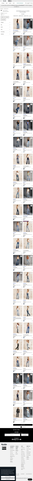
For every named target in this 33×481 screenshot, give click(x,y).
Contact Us (22, 451)
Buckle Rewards (12, 450)
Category (2, 22)
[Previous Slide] (14, 6)
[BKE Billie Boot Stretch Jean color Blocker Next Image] (32, 176)
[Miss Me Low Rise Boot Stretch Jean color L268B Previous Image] (14, 294)
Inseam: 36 (20, 15)
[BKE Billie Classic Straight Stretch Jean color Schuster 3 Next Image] (32, 142)
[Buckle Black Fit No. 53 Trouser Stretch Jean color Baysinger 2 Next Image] (32, 210)
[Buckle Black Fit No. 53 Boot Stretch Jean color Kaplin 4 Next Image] (32, 379)
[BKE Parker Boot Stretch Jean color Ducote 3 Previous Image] (14, 277)
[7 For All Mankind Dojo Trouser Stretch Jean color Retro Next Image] (21, 244)
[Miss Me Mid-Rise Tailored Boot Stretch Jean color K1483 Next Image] (32, 311)
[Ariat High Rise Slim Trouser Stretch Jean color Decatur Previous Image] (14, 58)
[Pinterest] (14, 439)
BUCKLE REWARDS (20, 3)
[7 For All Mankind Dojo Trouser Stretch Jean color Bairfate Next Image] (32, 159)
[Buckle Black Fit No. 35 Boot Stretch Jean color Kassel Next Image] (32, 412)
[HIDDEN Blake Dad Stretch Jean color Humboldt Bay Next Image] (32, 92)
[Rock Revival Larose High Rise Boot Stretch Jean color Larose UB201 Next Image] (21, 362)
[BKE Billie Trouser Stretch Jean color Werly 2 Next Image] (21, 92)
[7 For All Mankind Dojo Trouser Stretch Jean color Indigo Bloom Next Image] (32, 244)
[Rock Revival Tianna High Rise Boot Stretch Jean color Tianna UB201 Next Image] (21, 345)
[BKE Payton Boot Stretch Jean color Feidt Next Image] (21, 108)
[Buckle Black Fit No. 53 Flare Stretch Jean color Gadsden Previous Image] (14, 379)
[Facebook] (12, 439)
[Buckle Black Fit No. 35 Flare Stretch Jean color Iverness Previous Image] (14, 142)
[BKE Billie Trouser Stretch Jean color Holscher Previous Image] (14, 227)
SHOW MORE (23, 424)
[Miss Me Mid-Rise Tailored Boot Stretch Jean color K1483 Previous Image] (24, 311)
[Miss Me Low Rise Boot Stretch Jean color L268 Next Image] (21, 193)
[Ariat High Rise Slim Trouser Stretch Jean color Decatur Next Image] (21, 58)
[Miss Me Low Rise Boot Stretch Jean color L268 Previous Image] (14, 193)
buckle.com (11, 469)
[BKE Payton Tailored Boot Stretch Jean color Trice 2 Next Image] (32, 260)
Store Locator (23, 460)
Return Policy (23, 454)
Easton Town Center (6, 11)
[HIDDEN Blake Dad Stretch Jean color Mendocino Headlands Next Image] (21, 159)
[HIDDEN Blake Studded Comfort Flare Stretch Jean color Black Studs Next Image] (21, 412)
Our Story (28, 447)
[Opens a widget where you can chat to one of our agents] (30, 480)
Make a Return (12, 454)
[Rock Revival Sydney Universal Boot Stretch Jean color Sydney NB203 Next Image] (32, 277)
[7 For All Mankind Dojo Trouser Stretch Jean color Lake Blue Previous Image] (14, 75)
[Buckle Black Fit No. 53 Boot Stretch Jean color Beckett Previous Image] (24, 24)
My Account (11, 448)
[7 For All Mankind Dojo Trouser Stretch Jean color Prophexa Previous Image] (14, 24)
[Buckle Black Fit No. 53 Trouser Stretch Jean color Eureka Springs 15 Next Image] (32, 125)
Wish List (11, 451)
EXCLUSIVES (3, 19)
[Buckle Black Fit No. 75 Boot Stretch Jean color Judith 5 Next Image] (32, 193)
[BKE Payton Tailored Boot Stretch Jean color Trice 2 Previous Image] (24, 260)
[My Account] (28, 3)
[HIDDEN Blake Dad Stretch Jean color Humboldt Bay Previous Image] (24, 92)
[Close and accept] (15, 468)
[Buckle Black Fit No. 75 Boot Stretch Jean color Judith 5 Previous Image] (24, 193)
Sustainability (28, 453)
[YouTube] (20, 439)
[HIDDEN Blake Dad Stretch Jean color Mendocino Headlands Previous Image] (14, 159)
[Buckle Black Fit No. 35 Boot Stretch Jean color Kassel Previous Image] (24, 412)
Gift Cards (11, 453)
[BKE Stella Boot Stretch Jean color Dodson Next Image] (21, 41)
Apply (16, 452)
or (25, 5)
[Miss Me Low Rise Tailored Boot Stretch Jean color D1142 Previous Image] (14, 395)
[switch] (2, 10)
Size (1, 24)
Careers (28, 450)
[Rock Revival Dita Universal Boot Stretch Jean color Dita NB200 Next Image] (32, 227)
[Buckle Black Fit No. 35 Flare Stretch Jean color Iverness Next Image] (21, 142)
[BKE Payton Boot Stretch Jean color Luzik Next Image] (21, 125)
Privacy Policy (3, 474)
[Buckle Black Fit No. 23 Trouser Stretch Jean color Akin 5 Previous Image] (14, 260)
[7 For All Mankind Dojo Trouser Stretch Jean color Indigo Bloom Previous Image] (24, 244)
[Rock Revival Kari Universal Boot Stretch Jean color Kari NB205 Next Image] (21, 176)
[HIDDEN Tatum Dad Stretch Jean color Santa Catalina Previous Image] (24, 75)
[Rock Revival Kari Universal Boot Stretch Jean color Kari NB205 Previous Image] (14, 176)
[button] (3, 3)
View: (1, 14)
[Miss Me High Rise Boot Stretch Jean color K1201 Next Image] (32, 294)
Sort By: (2, 13)
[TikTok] (15, 439)
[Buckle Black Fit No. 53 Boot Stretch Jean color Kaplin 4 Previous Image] (24, 379)
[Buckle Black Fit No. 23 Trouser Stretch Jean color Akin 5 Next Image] (21, 260)
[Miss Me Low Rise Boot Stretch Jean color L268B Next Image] (21, 294)
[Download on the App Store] (4, 447)
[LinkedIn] (19, 439)
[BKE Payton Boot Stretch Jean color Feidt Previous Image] (14, 108)
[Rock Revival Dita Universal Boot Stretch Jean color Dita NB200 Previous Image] (24, 227)
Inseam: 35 (15, 15)
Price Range (2, 31)
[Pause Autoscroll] (16, 6)
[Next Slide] (18, 6)
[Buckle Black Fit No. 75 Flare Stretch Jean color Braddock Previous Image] (24, 108)
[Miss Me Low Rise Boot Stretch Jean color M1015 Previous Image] (24, 362)
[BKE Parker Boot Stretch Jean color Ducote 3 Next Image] (21, 277)
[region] (8, 474)
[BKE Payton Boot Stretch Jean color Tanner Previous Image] (24, 41)
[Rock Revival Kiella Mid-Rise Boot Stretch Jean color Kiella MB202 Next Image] (21, 210)
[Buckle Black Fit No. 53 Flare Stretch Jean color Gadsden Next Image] (21, 379)
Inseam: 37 (25, 15)
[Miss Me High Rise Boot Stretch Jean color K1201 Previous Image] (24, 294)
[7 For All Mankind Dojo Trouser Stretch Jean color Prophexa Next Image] (21, 24)
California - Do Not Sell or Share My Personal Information (23, 465)
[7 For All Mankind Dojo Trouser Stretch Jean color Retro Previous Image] (14, 244)
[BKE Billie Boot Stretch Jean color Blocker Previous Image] (24, 176)
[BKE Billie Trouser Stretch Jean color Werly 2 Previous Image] (14, 92)
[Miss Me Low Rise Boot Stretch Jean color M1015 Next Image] (32, 362)
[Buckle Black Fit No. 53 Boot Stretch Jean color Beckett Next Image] (32, 24)
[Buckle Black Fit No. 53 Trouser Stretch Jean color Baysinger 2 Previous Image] (24, 210)
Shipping (22, 457)
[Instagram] (17, 439)
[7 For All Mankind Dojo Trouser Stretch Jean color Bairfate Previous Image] (24, 159)
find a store (17, 429)
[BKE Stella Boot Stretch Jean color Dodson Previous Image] (14, 41)
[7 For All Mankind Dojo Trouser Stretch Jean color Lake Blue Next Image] (21, 75)
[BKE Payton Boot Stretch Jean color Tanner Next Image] (32, 41)
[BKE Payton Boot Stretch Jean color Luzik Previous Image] (14, 125)
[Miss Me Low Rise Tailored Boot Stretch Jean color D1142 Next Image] (21, 395)
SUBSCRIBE (24, 434)
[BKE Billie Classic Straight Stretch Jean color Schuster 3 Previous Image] (24, 142)
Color (1, 29)
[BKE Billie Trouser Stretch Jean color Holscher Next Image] (21, 227)
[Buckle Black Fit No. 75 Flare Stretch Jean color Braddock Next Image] (32, 108)
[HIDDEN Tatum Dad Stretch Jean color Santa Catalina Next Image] (32, 75)
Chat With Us (23, 447)
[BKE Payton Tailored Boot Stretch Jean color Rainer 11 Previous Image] (24, 395)
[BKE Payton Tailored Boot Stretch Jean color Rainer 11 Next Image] (32, 395)
